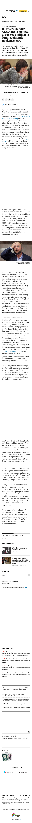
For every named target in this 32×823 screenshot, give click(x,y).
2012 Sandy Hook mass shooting (16, 117)
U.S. (4, 17)
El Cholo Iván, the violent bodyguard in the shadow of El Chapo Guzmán (14, 695)
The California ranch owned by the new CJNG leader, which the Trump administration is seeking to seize (15, 689)
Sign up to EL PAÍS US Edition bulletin (14, 535)
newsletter (6, 732)
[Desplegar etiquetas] (29, 575)
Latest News (22, 21)
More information (6, 583)
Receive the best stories (9, 736)
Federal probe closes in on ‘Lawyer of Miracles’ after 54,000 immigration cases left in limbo (16, 674)
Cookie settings (19, 809)
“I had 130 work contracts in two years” (14, 704)
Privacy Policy (12, 809)
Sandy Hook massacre (8, 26)
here (26, 587)
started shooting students (12, 351)
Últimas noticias (7, 648)
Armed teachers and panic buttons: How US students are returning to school (21, 561)
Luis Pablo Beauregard (17, 565)
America (4, 575)
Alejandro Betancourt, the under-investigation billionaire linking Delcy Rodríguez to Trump (16, 699)
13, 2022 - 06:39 (19, 95)
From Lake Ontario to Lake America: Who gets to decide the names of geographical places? (16, 660)
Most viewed (6, 684)
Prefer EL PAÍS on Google (10, 104)
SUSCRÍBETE (23, 11)
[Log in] (28, 11)
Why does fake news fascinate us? (19, 549)
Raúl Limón (15, 552)
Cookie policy (26, 809)
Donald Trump (13, 21)
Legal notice (5, 809)
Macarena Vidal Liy (11, 92)
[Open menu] (3, 11)
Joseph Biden (5, 21)
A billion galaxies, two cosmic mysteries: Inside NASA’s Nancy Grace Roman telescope (16, 667)
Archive (4, 750)
